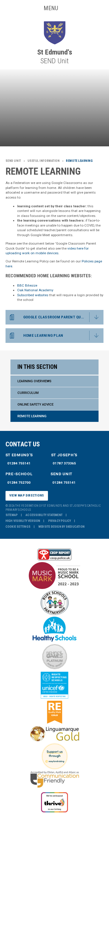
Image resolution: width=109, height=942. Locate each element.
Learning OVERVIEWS (34, 381)
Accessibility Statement (44, 515)
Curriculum (28, 393)
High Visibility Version (23, 521)
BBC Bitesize (27, 285)
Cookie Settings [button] (18, 527)
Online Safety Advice (35, 404)
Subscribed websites (32, 295)
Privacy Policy (59, 521)
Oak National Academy (35, 290)
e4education (75, 527)
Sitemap (12, 515)
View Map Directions (26, 495)
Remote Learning (32, 416)
